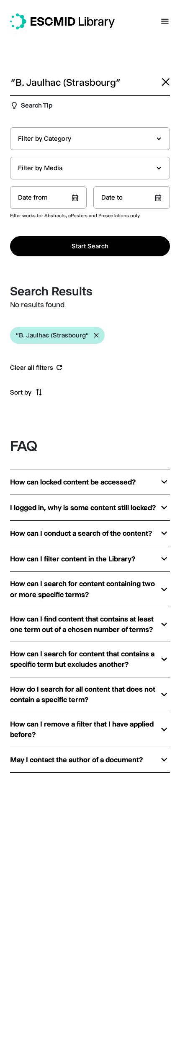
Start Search (90, 246)
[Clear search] (166, 82)
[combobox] (90, 138)
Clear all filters (31, 367)
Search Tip (36, 105)
